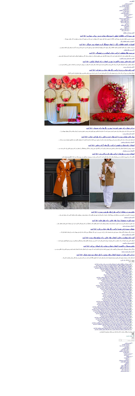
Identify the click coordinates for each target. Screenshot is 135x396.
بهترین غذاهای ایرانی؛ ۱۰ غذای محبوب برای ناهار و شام (119, 273)
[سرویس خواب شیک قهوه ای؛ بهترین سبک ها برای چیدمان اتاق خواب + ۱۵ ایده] (113, 317)
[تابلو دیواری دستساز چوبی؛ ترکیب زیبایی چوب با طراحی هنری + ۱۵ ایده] (115, 320)
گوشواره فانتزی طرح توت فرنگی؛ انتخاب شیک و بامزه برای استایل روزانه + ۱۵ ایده (112, 310)
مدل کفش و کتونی (124, 21)
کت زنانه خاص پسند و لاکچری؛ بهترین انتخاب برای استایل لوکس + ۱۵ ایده (108, 61)
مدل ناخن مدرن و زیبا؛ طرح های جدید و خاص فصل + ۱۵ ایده (118, 326)
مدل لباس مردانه (125, 22)
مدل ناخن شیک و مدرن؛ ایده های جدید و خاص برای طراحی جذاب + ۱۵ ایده (108, 137)
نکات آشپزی (126, 11)
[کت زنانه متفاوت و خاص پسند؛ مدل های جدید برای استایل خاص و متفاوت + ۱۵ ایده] (112, 322)
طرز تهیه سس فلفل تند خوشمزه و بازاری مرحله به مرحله (118, 276)
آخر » (121, 260)
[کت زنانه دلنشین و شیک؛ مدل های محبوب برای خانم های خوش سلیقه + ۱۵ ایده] (113, 328)
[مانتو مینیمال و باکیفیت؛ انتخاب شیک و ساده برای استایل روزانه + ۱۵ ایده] (128, 243)
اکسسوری (126, 26)
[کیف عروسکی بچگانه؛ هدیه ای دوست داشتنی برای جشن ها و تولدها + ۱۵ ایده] (113, 312)
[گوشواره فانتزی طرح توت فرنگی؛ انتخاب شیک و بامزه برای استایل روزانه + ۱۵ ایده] (112, 309)
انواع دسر (126, 7)
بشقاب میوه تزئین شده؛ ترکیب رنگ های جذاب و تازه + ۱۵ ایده (112, 229)
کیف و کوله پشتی (125, 19)
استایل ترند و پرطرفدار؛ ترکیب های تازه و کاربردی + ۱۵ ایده (113, 154)
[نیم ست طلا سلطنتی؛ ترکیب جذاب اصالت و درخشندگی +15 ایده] (129, 50)
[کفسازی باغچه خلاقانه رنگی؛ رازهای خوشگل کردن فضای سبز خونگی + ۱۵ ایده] (127, 41)
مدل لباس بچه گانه (124, 29)
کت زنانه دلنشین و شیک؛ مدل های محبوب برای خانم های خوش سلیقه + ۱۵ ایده (113, 329)
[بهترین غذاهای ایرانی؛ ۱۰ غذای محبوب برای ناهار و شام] (118, 272)
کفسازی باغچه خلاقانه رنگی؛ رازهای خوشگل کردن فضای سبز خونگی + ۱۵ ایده (106, 44)
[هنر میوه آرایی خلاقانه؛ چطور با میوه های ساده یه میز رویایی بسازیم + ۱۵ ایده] (128, 32)
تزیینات (127, 23)
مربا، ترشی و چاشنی (124, 10)
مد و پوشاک (129, 17)
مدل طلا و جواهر (125, 25)
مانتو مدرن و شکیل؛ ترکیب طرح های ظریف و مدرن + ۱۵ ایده (112, 212)
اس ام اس (126, 15)
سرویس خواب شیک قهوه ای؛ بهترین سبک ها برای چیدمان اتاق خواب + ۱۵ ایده (114, 318)
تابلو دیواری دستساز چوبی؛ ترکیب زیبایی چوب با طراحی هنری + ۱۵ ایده (115, 321)
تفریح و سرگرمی (128, 14)
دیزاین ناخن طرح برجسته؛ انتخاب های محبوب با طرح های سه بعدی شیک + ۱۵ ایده (105, 255)
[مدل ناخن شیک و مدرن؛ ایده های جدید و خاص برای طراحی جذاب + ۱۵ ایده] (128, 133)
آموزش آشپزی (125, 5)
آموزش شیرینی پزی (124, 6)
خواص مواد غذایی (125, 13)
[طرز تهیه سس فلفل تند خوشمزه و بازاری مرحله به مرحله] (118, 274)
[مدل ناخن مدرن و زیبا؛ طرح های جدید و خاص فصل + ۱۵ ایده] (117, 325)
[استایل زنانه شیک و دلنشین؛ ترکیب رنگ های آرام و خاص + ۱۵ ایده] (127, 142)
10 (124, 260)
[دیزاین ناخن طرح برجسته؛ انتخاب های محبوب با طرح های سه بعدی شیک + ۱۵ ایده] (128, 251)
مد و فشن (126, 27)
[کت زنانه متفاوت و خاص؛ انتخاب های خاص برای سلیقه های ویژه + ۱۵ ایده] (128, 234)
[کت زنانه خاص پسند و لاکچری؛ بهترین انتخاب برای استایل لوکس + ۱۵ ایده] (127, 58)
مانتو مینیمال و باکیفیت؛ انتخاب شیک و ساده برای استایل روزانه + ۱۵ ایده (109, 246)
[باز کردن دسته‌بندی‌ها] (132, 334)
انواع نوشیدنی (126, 9)
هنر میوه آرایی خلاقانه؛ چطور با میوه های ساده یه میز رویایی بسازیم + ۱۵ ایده (107, 36)
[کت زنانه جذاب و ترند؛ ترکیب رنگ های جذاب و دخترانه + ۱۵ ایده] (128, 67)
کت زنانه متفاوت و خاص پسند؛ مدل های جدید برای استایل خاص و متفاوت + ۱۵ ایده (112, 324)
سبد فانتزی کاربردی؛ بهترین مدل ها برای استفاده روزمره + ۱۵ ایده (116, 316)
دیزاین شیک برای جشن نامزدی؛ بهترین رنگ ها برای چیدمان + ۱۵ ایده (110, 128)
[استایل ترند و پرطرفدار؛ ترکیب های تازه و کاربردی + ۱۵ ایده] (128, 150)
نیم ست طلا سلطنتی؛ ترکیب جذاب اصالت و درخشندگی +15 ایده (111, 53)
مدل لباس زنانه (125, 30)
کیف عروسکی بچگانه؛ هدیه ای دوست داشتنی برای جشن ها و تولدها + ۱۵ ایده (114, 313)
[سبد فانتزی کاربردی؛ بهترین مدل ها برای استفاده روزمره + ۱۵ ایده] (116, 314)
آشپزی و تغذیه (128, 3)
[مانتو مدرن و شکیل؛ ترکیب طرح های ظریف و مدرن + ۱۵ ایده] (89, 208)
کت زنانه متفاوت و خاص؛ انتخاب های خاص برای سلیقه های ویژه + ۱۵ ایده (108, 238)
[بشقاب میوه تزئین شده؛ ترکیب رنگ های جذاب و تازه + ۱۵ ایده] (128, 226)
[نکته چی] (132, 1)
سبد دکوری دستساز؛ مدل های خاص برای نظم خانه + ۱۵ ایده (113, 220)
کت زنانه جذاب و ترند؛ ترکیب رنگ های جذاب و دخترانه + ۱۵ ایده (111, 70)
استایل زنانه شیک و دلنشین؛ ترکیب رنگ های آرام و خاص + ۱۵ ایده (111, 145)
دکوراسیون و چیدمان (124, 18)
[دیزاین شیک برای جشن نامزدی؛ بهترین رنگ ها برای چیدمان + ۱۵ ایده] (89, 125)
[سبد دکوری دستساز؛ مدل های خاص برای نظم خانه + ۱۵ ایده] (129, 217)
